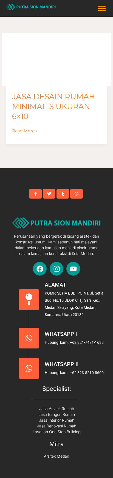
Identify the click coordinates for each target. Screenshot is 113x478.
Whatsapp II (62, 364)
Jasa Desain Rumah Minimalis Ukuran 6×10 (53, 106)
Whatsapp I (61, 334)
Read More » (25, 131)
